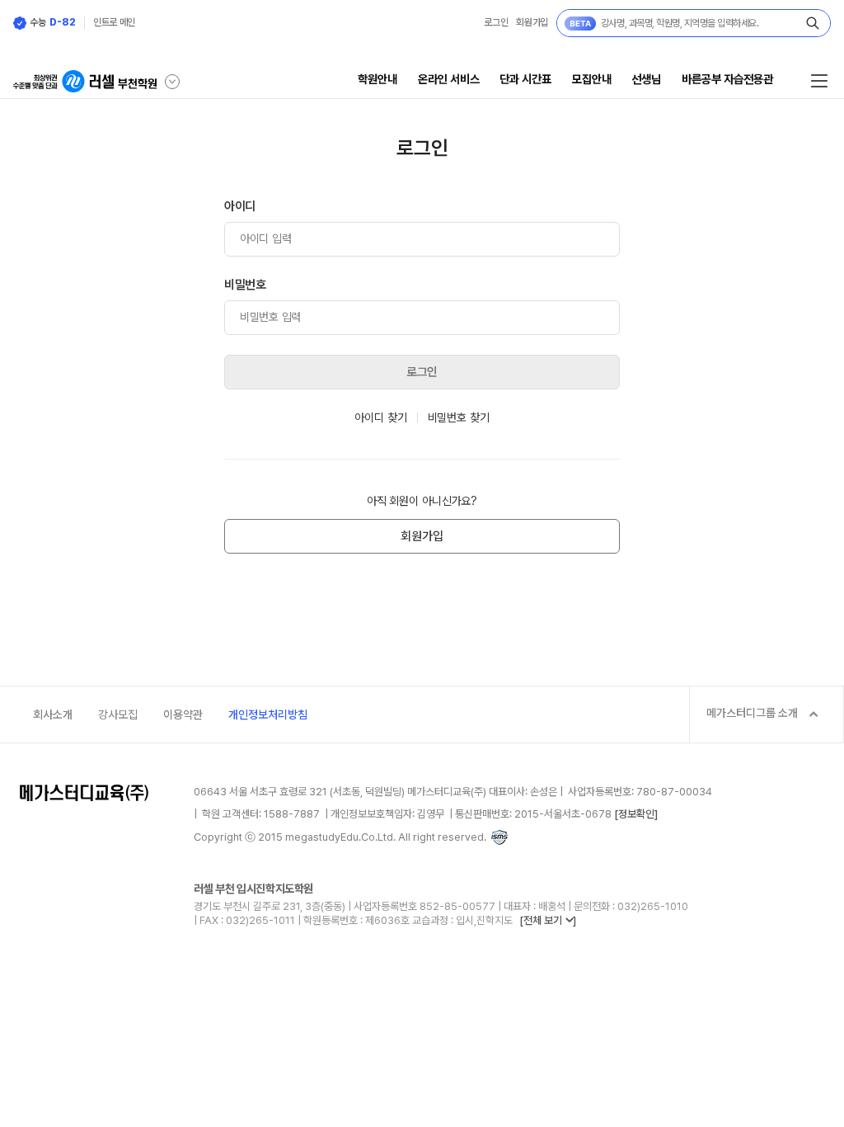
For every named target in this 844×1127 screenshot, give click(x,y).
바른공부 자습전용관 (727, 79)
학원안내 (377, 79)
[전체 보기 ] (547, 920)
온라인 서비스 (449, 79)
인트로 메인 (114, 22)
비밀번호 (245, 284)
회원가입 (532, 22)
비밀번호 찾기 (459, 417)
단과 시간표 (525, 79)
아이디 (240, 206)
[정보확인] (636, 814)
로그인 (496, 22)
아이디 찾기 (380, 417)
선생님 (646, 79)
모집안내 (592, 79)
